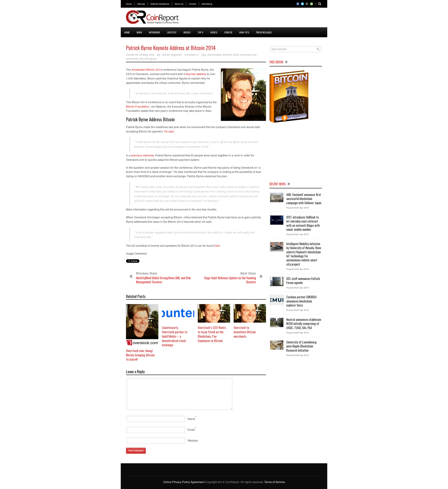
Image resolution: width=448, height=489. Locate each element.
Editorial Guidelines (159, 3)
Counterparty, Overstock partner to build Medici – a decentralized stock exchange (174, 336)
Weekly (187, 32)
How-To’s (244, 32)
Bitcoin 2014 (230, 54)
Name (191, 419)
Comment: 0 (191, 54)
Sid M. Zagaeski (172, 54)
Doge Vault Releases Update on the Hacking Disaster (230, 280)
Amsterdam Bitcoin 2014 (147, 70)
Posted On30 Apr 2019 (297, 207)
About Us (179, 3)
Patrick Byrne (147, 58)
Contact (192, 3)
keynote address (196, 74)
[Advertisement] (258, 18)
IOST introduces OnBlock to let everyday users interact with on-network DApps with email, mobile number (303, 223)
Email (191, 430)
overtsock (132, 58)
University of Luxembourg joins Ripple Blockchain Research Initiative (301, 346)
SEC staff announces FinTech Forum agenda (303, 280)
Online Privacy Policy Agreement (183, 482)
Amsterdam (214, 54)
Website (193, 440)
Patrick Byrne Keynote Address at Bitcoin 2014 (171, 48)
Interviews (154, 32)
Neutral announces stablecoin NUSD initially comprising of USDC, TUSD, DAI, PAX (303, 323)
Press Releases (264, 32)
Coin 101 (228, 32)
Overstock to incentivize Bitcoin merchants (245, 331)
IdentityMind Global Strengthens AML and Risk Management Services (163, 280)
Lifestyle (171, 32)
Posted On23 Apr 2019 (297, 310)
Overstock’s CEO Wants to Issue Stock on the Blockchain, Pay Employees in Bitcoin (212, 334)
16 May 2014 (146, 54)
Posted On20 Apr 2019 (297, 332)
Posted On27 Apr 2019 (297, 234)
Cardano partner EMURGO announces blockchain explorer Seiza (301, 301)
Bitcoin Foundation (137, 106)
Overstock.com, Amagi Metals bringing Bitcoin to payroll (140, 354)
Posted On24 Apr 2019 (297, 287)
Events (213, 32)
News (139, 32)
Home (129, 3)
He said (169, 131)
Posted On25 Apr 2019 (297, 269)
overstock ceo (248, 54)
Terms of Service (274, 482)
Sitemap (141, 3)
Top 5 (200, 32)
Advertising (207, 3)
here (217, 246)
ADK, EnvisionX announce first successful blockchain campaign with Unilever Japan (303, 198)
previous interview (142, 155)
